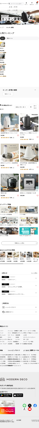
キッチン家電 (19, 330)
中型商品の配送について (9, 361)
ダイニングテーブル (4, 339)
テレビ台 (10, 339)
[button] (37, 260)
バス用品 (33, 330)
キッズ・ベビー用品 (27, 341)
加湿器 (17, 337)
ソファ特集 (0, 361)
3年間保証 (32, 359)
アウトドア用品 (27, 332)
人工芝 (25, 334)
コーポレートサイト (5, 420)
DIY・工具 (25, 339)
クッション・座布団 (12, 330)
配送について (24, 359)
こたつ (17, 341)
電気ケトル (8, 94)
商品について (24, 354)
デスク (9, 337)
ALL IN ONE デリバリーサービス (32, 363)
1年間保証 (32, 356)
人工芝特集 (0, 363)
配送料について (9, 356)
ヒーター (18, 339)
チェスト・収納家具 (12, 341)
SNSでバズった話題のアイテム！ (0, 359)
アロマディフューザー (19, 332)
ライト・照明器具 (12, 332)
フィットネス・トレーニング (35, 332)
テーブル (2, 341)
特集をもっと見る (19, 243)
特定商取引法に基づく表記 (7, 421)
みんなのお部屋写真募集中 (0, 365)
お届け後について (24, 361)
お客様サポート (9, 312)
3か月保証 (32, 354)
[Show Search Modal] (9, 3)
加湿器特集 (0, 356)
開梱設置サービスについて (9, 365)
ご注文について (24, 356)
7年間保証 (32, 361)
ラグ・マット (11, 334)
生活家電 (10, 343)
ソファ (1, 330)
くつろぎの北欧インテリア (0, 354)
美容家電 (18, 334)
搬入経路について (17, 354)
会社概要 (18, 420)
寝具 (1, 337)
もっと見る (34, 273)
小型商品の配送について (9, 363)
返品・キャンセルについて (17, 356)
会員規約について (17, 361)
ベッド (1, 332)
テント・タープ (27, 330)
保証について (17, 359)
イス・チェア (3, 343)
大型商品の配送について (9, 359)
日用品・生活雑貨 (27, 343)
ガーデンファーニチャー (27, 337)
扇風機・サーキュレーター (19, 343)
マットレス (2, 334)
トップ (2, 27)
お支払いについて (9, 354)
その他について (24, 363)
